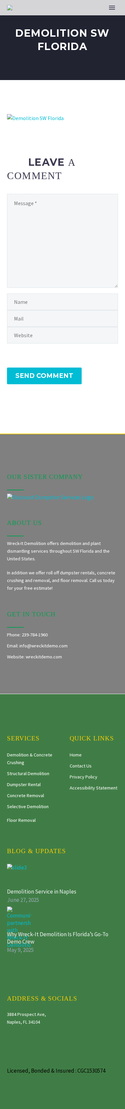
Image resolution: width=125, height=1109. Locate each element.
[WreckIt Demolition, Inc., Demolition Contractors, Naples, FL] (95, 810)
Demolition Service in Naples (41, 891)
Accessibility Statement (93, 788)
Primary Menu (112, 8)
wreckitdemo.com (44, 657)
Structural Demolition (28, 773)
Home (76, 755)
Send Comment (44, 376)
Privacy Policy (83, 777)
